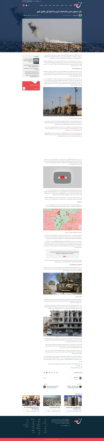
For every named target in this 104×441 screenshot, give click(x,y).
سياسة (66, 5)
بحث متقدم (26, 426)
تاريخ (45, 426)
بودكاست (41, 5)
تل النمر (45, 80)
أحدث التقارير (32, 419)
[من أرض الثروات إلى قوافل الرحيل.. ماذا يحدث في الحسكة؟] (31, 400)
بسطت (80, 71)
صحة (39, 432)
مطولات (33, 422)
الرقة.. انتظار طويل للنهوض (54, 407)
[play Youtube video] (62, 177)
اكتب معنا (27, 422)
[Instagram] (36, 1)
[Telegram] (35, 1)
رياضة (45, 428)
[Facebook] (40, 1)
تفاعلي (33, 428)
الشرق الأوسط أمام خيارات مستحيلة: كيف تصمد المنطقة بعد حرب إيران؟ (28, 60)
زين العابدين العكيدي (76, 411)
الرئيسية (70, 5)
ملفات (50, 5)
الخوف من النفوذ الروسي (65, 363)
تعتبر (81, 61)
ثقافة (54, 5)
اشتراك (24, 88)
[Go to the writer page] (80, 378)
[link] (65, 257)
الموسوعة (33, 430)
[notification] (28, 5)
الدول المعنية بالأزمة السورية (57, 363)
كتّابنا (27, 421)
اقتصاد (62, 5)
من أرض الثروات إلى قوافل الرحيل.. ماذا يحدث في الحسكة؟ (31, 408)
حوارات (33, 424)
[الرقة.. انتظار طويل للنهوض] (52, 400)
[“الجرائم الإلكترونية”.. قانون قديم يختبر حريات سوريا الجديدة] (73, 400)
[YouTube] (38, 1)
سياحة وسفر (38, 426)
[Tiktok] (33, 1)
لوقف (58, 128)
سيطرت (80, 133)
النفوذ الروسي (50, 363)
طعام (39, 430)
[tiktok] (61, 425)
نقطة (70, 128)
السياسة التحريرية (25, 424)
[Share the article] (33, 15)
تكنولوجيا (45, 432)
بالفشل (68, 347)
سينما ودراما (38, 428)
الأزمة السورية (71, 363)
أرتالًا (58, 122)
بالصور (33, 432)
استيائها (75, 358)
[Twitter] (39, 1)
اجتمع (80, 350)
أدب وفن (39, 422)
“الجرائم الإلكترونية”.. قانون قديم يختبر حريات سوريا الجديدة (73, 408)
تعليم (45, 430)
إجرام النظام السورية (77, 363)
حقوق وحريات (44, 422)
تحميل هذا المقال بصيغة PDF (75, 367)
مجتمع (58, 5)
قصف (48, 128)
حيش (73, 130)
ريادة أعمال (38, 424)
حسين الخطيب (75, 15)
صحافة (39, 421)
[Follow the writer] (71, 377)
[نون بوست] (78, 5)
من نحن (27, 419)
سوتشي (79, 65)
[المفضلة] (23, 5)
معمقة (46, 5)
